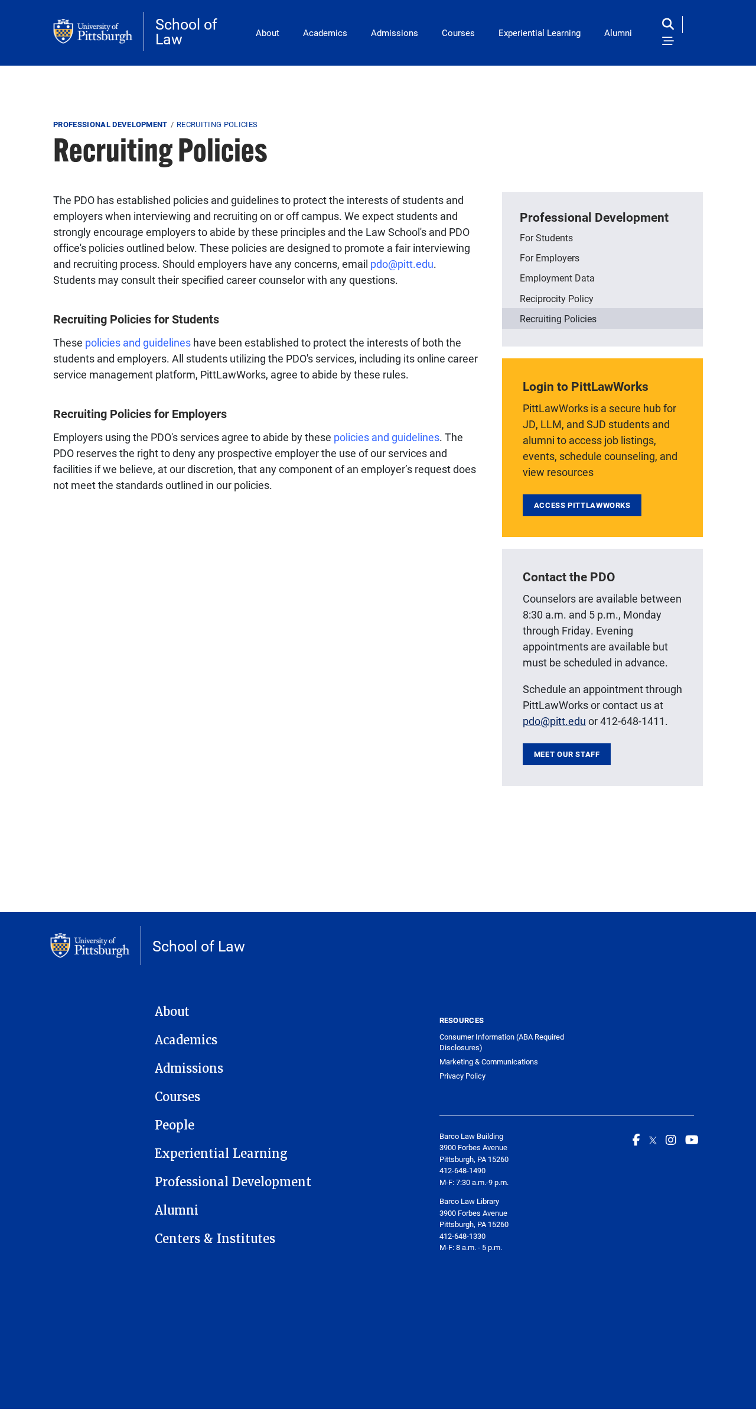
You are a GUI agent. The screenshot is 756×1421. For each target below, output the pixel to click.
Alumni (618, 32)
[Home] (98, 31)
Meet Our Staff (567, 754)
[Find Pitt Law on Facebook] (636, 1139)
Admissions (394, 32)
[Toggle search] (671, 24)
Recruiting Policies (558, 318)
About (267, 32)
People (174, 1125)
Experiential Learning (539, 32)
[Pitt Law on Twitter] (653, 1139)
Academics (325, 32)
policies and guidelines (138, 342)
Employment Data (557, 277)
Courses (458, 32)
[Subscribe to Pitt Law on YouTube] (692, 1139)
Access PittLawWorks (582, 505)
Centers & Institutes (215, 1239)
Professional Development (110, 124)
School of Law (186, 31)
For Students (546, 237)
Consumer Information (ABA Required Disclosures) (501, 1042)
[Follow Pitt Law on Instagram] (671, 1139)
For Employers (549, 257)
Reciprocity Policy (557, 298)
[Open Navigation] (668, 41)
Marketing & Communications (488, 1062)
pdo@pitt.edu (402, 264)
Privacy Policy (462, 1076)
